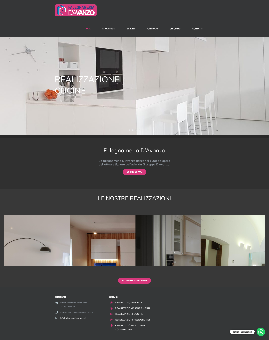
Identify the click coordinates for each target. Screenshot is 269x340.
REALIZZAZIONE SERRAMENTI (132, 308)
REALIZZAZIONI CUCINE (129, 313)
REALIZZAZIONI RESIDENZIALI (132, 319)
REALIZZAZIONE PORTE (128, 302)
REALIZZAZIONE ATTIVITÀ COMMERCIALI (130, 327)
